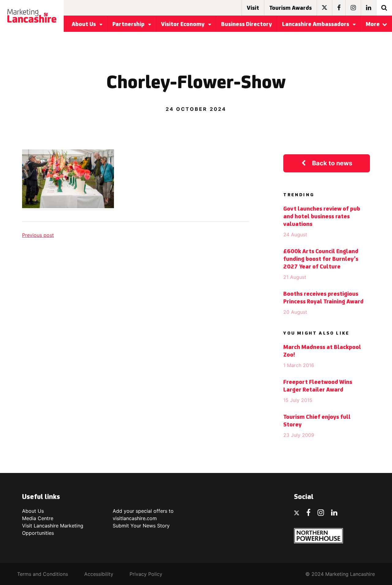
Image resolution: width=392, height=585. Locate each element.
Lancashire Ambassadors (316, 24)
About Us (84, 24)
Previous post (38, 235)
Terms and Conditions (42, 574)
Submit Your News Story (141, 526)
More (373, 24)
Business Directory (246, 24)
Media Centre (37, 518)
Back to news (332, 163)
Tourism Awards (290, 8)
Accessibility (98, 574)
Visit (253, 8)
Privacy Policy (146, 574)
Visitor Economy (183, 24)
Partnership (129, 24)
